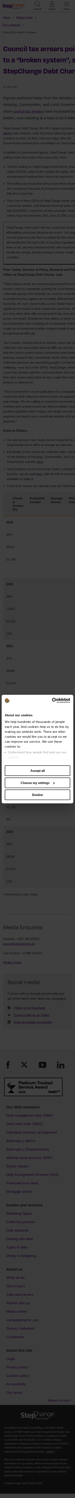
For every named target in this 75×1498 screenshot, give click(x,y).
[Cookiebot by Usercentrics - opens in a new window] (53, 700)
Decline (37, 795)
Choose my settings (35, 782)
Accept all (37, 770)
